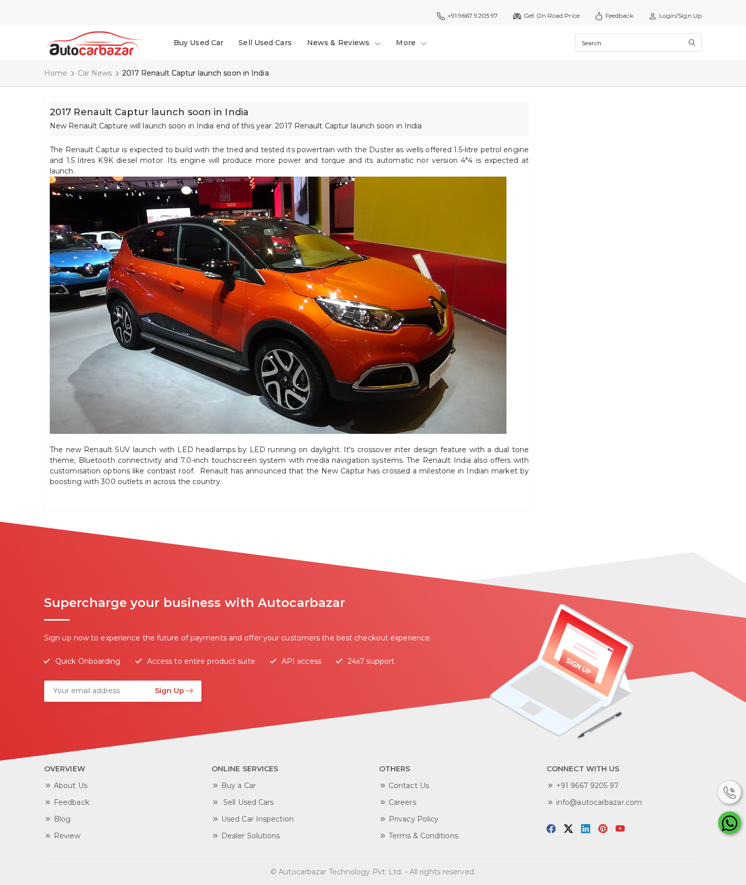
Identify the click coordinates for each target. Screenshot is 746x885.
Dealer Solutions (250, 835)
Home (55, 73)
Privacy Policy (413, 819)
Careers (402, 802)
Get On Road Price (552, 15)
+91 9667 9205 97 (587, 785)
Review (67, 835)
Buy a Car (238, 785)
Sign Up (169, 690)
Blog (62, 819)
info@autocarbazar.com (599, 802)
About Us (70, 785)
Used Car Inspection (257, 819)
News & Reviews (339, 42)
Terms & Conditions (423, 835)
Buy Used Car (198, 42)
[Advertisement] (616, 248)
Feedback (619, 15)
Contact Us (409, 785)
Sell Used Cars (265, 42)
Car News (95, 73)
